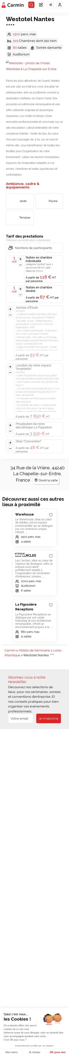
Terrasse (24, 217)
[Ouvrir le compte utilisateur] (59, 4)
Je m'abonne (49, 718)
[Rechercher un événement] (31, 4)
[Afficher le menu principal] (50, 4)
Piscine (53, 201)
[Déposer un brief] (41, 4)
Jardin (23, 201)
